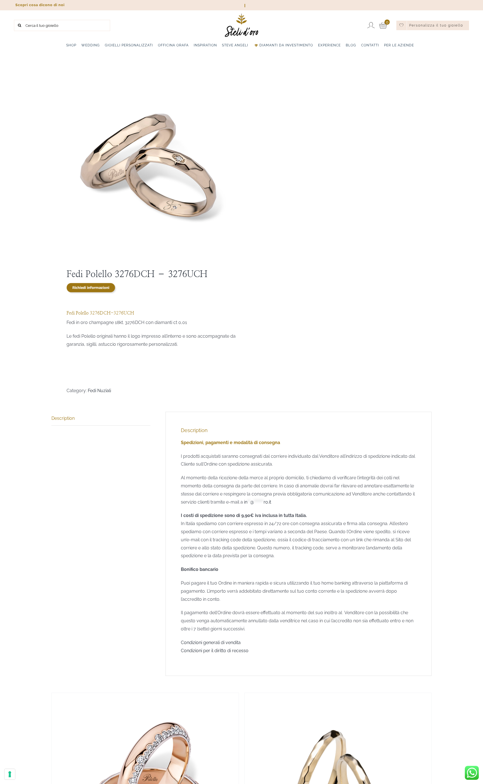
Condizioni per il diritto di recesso (214, 650)
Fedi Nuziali (99, 390)
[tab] (100, 419)
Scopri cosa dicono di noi (39, 5)
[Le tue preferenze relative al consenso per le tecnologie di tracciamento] (9, 774)
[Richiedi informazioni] (92, 288)
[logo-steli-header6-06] (241, 15)
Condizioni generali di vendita (211, 642)
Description (63, 418)
